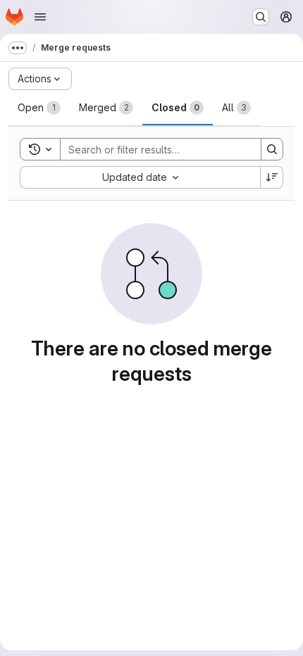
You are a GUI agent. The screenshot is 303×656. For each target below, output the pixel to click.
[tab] (39, 107)
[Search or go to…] (260, 16)
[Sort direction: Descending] (272, 177)
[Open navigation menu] (40, 17)
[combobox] (140, 177)
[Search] (272, 149)
